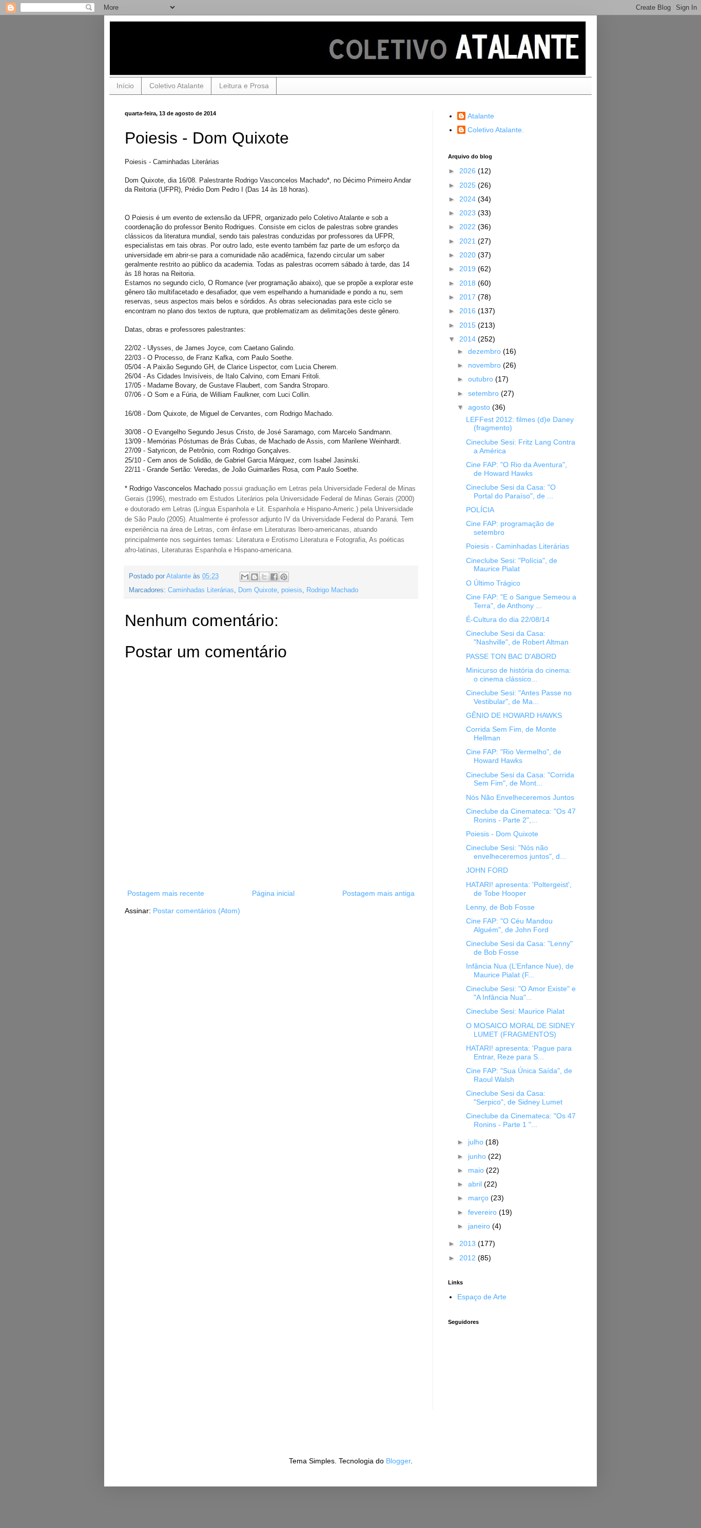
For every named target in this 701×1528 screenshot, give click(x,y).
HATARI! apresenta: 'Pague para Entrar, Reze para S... (519, 1052)
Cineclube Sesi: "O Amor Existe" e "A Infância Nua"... (521, 992)
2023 (468, 213)
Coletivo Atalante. (496, 130)
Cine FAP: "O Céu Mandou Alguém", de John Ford (509, 925)
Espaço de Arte (482, 1297)
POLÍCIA (480, 510)
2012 (468, 1258)
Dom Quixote (257, 590)
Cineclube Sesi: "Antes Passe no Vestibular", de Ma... (519, 697)
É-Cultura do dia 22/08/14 (508, 619)
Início (125, 86)
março (479, 1198)
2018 (468, 283)
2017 (468, 297)
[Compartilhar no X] (264, 577)
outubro (481, 379)
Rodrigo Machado (332, 590)
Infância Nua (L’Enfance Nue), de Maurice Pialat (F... (520, 970)
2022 (468, 227)
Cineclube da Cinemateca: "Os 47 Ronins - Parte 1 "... (521, 1120)
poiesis (291, 590)
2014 (468, 339)
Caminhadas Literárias (201, 590)
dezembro (485, 351)
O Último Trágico (493, 583)
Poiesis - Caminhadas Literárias (517, 546)
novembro (485, 365)
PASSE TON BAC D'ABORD (511, 656)
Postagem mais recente (165, 893)
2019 (468, 269)
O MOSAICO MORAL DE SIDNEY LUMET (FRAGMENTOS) (520, 1029)
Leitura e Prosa (244, 86)
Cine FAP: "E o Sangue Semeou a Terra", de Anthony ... (521, 601)
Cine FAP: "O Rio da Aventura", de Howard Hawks (516, 468)
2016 (468, 311)
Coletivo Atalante (176, 86)
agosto (480, 407)
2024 (468, 199)
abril (476, 1184)
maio (477, 1170)
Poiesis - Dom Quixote (502, 834)
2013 (468, 1243)
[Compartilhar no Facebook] (274, 577)
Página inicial (273, 893)
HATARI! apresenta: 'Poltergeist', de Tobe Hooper (519, 888)
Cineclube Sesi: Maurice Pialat (515, 1011)
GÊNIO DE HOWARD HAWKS (514, 715)
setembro (484, 393)
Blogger (398, 1461)
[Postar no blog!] (254, 577)
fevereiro (483, 1212)
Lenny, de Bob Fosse (500, 907)
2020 (468, 255)
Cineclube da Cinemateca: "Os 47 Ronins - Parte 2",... (521, 815)
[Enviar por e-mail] (245, 577)
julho (476, 1142)
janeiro (480, 1226)
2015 (468, 325)
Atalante (481, 116)
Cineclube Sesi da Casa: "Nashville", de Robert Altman (517, 637)
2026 (468, 171)
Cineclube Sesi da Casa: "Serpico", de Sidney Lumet (514, 1097)
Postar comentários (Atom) (196, 911)
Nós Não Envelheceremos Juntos (520, 797)
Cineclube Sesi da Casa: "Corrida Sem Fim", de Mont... (520, 779)
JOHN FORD (487, 870)
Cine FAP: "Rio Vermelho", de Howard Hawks (513, 756)
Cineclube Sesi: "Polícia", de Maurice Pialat (511, 564)
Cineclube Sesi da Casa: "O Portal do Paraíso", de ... (511, 491)
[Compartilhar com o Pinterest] (284, 577)
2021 (468, 241)
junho (478, 1156)
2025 (468, 185)
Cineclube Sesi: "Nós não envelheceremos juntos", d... (516, 851)
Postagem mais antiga (378, 893)
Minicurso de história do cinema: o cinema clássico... (518, 674)
